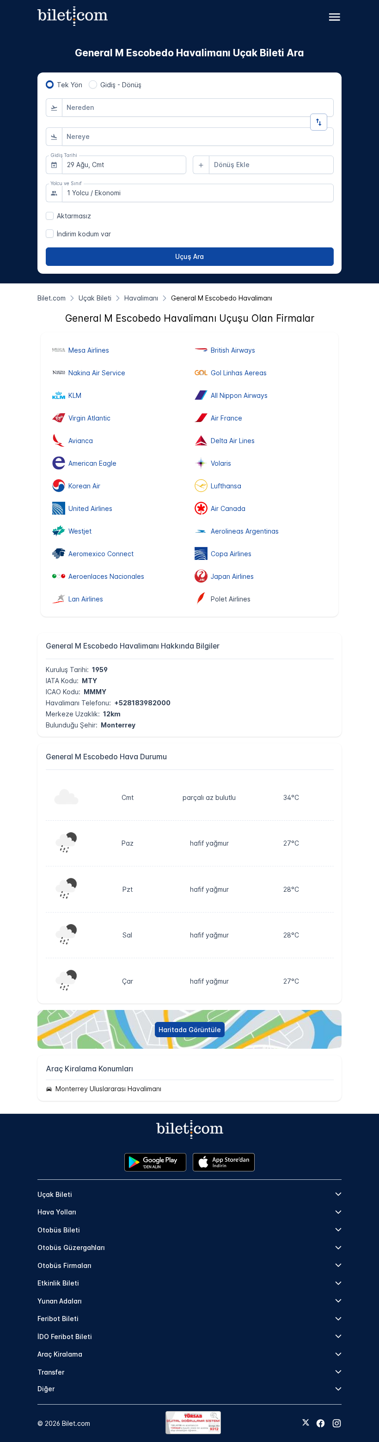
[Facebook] (320, 1423)
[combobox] (198, 107)
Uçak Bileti (54, 1194)
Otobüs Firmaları (64, 1265)
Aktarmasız (74, 216)
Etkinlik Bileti (58, 1283)
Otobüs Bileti (58, 1230)
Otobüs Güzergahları (71, 1247)
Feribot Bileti (58, 1318)
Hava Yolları (56, 1212)
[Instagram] (337, 1423)
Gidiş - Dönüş (120, 85)
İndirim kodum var (84, 234)
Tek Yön (69, 85)
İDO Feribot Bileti (64, 1336)
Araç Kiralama (59, 1354)
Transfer (50, 1372)
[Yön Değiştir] (318, 122)
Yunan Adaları (59, 1301)
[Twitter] (305, 1423)
